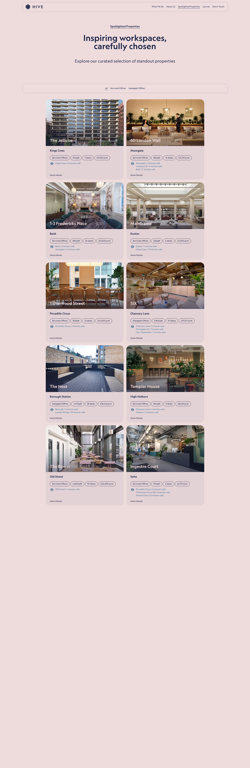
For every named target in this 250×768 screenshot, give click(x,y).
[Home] (34, 7)
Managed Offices (137, 88)
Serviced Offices (118, 88)
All (106, 88)
